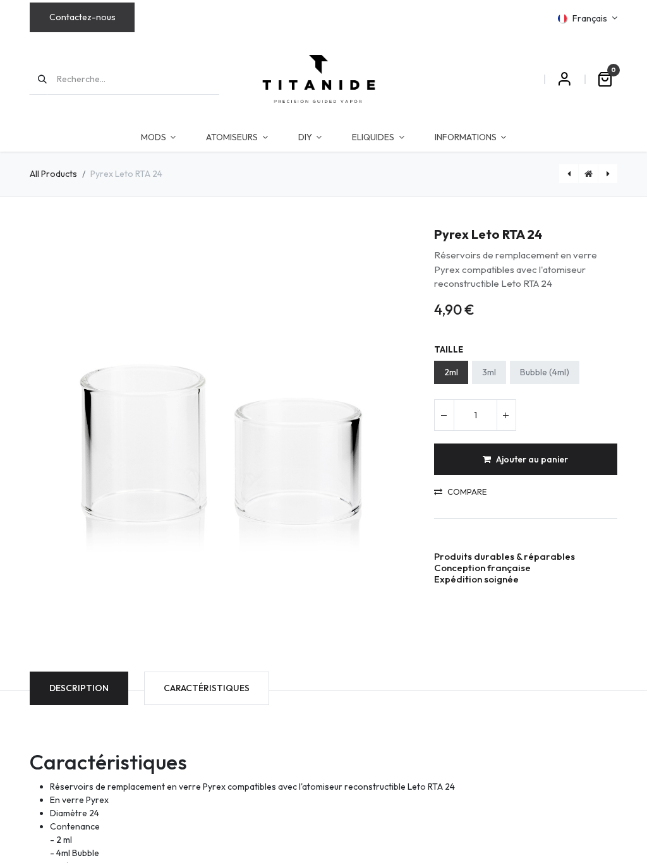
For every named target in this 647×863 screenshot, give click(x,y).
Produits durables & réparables (504, 556)
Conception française (482, 568)
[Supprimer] (444, 415)
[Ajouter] (506, 415)
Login (564, 79)
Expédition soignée (476, 579)
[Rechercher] (38, 79)
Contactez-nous (82, 17)
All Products (53, 173)
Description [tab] (79, 688)
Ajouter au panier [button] (532, 459)
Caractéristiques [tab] (207, 688)
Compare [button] (467, 492)
